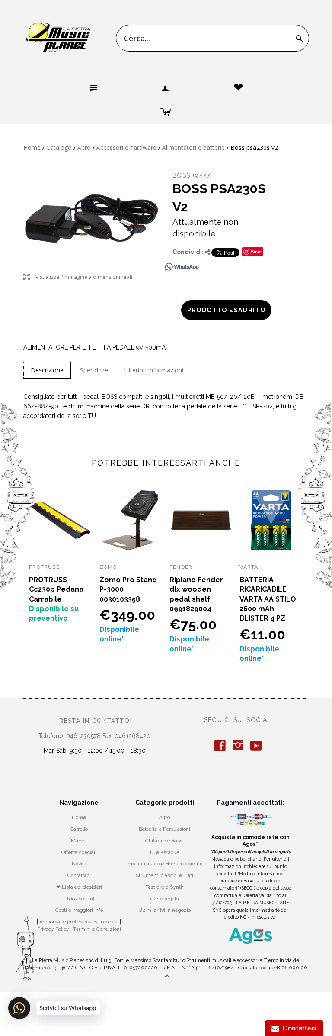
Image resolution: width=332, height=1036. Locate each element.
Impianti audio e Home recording (164, 864)
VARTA (248, 567)
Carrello (79, 829)
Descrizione (47, 370)
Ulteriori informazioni (153, 370)
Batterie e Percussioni (164, 829)
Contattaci (79, 875)
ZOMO (108, 567)
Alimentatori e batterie (193, 147)
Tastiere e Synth (165, 887)
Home (32, 147)
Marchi (79, 841)
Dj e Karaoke (164, 852)
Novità (79, 864)
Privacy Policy (53, 929)
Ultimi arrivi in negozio (164, 910)
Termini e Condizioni (97, 929)
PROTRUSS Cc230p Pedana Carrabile (56, 589)
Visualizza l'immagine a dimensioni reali (77, 277)
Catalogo (59, 147)
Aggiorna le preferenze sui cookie (78, 922)
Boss (181, 175)
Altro (84, 147)
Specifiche (94, 370)
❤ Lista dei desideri (79, 887)
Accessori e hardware (126, 147)
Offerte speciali (78, 852)
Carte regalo (164, 899)
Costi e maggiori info (79, 910)
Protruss (44, 567)
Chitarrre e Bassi (164, 841)
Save (256, 251)
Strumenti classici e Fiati (164, 875)
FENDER (180, 567)
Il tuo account (79, 899)
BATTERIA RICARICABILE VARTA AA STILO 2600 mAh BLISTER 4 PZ (267, 599)
